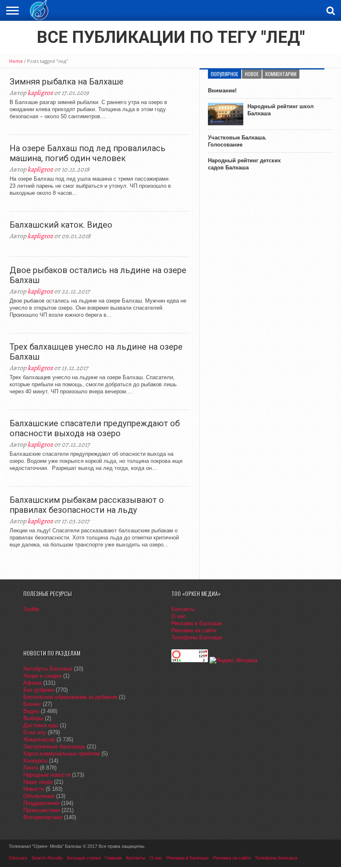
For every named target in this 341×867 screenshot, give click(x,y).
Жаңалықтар (39, 739)
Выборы (33, 718)
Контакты (183, 609)
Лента (30, 768)
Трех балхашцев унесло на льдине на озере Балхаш (96, 352)
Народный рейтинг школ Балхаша (280, 110)
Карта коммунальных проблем (61, 753)
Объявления (38, 796)
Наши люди (37, 782)
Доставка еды (40, 725)
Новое (252, 73)
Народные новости (46, 775)
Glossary (18, 857)
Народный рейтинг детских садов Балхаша (244, 164)
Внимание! (222, 90)
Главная (113, 857)
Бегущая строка (84, 857)
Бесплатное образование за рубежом (70, 697)
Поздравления (41, 803)
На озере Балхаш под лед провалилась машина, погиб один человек (88, 153)
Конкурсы (35, 761)
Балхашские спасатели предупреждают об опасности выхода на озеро (95, 428)
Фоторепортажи (42, 817)
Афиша (32, 683)
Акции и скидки (42, 676)
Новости (33, 789)
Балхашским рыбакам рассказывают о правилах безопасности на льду (87, 505)
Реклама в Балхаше (196, 623)
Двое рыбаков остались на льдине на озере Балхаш (98, 275)
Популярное (224, 73)
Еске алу (34, 732)
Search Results (47, 857)
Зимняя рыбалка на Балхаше (67, 82)
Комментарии (281, 73)
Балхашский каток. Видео (61, 225)
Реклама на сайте (193, 630)
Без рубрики (38, 690)
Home (16, 61)
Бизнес (32, 704)
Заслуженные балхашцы (54, 746)
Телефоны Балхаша (196, 637)
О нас (178, 616)
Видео (31, 711)
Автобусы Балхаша (47, 669)
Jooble (31, 609)
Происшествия (41, 810)
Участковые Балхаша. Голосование (237, 141)
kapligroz (40, 92)
